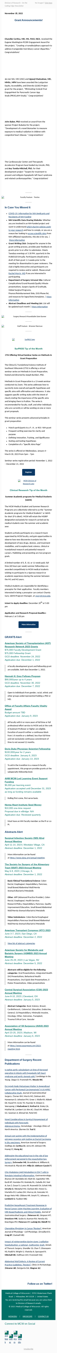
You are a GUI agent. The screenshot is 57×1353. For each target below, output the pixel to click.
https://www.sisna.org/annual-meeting (27, 858)
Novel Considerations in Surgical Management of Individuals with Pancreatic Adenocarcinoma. (26, 1122)
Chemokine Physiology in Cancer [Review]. (23, 1228)
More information (17, 240)
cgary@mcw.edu (42, 596)
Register (28, 472)
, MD (23, 273)
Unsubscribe (28, 1349)
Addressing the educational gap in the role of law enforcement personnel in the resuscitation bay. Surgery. (26, 1159)
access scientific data (37, 233)
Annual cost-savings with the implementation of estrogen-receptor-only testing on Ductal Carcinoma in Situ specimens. (28, 1139)
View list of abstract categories (21, 943)
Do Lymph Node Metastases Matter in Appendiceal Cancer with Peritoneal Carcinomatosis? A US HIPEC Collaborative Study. (27, 1089)
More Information (40, 307)
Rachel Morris (15, 273)
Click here (48, 3)
